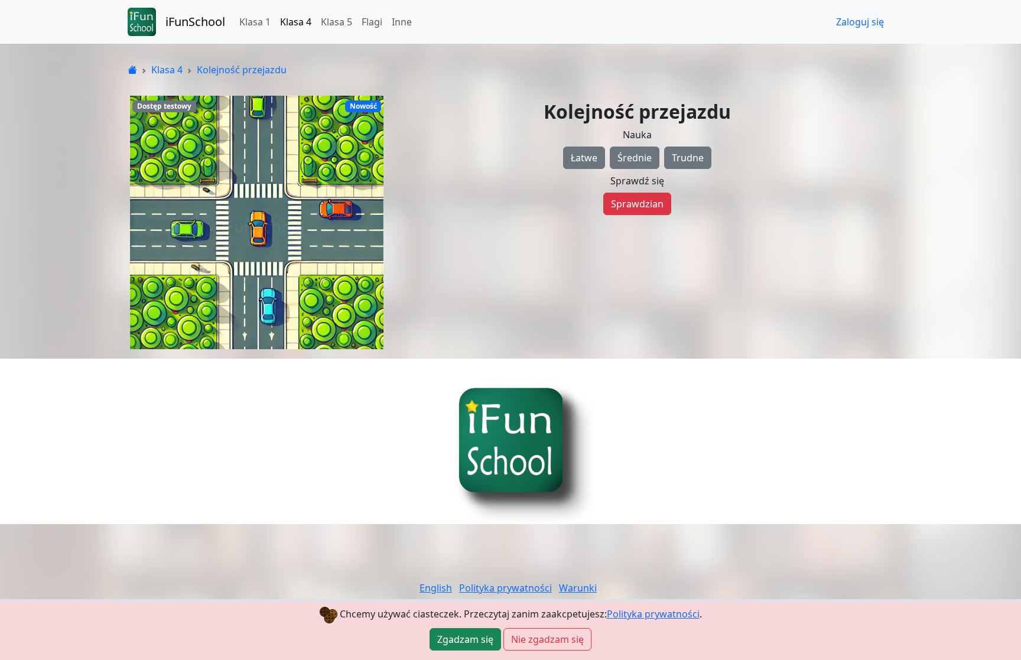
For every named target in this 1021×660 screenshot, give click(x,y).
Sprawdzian (637, 203)
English (436, 587)
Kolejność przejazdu (242, 69)
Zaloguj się (860, 21)
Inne (402, 21)
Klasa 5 (336, 21)
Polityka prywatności (653, 613)
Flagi (372, 21)
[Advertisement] (510, 441)
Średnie (634, 157)
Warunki (578, 587)
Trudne (688, 157)
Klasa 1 (255, 21)
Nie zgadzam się (547, 639)
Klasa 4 (295, 21)
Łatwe (584, 157)
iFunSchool (195, 22)
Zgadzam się (465, 639)
